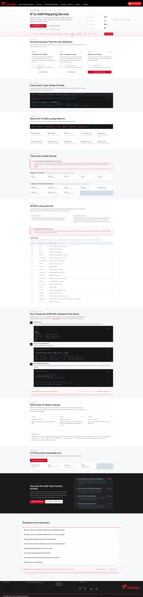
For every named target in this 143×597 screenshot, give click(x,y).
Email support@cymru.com (103, 391)
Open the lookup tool (99, 72)
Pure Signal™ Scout (8, 586)
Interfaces (42, 34)
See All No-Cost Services (54, 501)
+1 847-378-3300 (83, 583)
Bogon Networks (30, 583)
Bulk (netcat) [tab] (50, 94)
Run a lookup (108, 34)
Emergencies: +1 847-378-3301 (63, 591)
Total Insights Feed (8, 591)
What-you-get (58, 34)
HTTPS (90, 34)
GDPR (104, 596)
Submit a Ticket (59, 586)
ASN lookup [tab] (41, 94)
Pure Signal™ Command (9, 583)
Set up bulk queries (54, 26)
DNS (85, 34)
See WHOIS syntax (43, 72)
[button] (27, 4)
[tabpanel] (71, 101)
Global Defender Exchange (51, 4)
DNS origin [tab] (59, 94)
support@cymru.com (100, 569)
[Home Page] (8, 3)
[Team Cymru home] (130, 587)
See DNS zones (71, 72)
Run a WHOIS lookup (37, 26)
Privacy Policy (111, 596)
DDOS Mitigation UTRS (32, 585)
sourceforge (56, 318)
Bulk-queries (79, 34)
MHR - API (29, 588)
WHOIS (72, 34)
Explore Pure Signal (37, 501)
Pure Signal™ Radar (8, 588)
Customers (63, 4)
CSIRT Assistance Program (33, 589)
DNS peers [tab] (67, 94)
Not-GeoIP (66, 34)
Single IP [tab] (33, 94)
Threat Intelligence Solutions (25, 4)
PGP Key (58, 589)
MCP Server (6, 589)
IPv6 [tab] (73, 94)
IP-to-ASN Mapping (31, 591)
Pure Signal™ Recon (8, 585)
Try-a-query (50, 34)
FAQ (95, 34)
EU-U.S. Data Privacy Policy (122, 596)
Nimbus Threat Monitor (32, 586)
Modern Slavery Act (135, 596)
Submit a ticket (112, 569)
